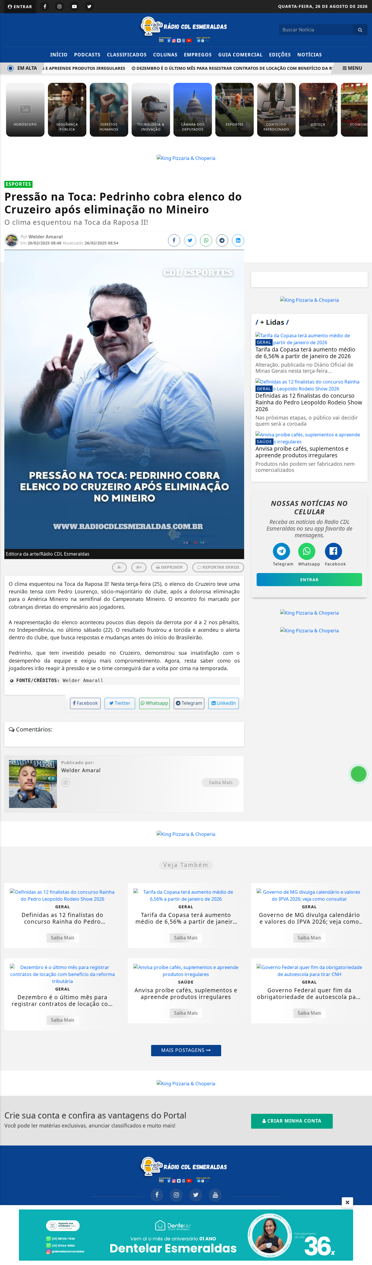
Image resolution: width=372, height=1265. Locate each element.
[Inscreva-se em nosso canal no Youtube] (215, 1195)
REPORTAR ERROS (220, 567)
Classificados (127, 54)
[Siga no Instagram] (59, 6)
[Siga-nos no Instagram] (176, 1195)
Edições (280, 54)
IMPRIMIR (171, 567)
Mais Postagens (183, 1050)
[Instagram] (65, 782)
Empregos (198, 54)
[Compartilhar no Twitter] (190, 240)
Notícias (309, 54)
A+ (139, 567)
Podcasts (87, 54)
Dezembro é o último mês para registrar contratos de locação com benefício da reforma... (232, 68)
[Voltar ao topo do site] (363, 759)
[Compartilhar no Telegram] (222, 240)
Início (59, 54)
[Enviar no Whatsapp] (206, 240)
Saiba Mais (221, 782)
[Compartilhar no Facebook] (174, 240)
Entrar (22, 6)
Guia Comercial (240, 54)
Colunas (165, 54)
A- (119, 567)
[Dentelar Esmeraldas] (186, 1234)
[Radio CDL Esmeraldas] (186, 29)
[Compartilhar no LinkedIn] (238, 240)
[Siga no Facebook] (44, 6)
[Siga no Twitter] (89, 6)
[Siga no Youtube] (74, 6)
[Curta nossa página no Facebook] (156, 1195)
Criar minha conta (293, 1121)
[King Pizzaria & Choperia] (186, 157)
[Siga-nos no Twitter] (195, 1195)
